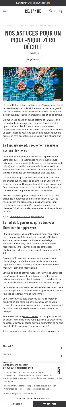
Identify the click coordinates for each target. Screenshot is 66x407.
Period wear (9, 25)
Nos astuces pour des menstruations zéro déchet (35, 331)
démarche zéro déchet (14, 136)
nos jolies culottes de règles (17, 323)
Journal (19, 25)
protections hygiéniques (35, 326)
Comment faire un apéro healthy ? (27, 216)
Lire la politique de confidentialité (19, 393)
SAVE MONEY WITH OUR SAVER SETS (32, 3)
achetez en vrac (25, 250)
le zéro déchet (30, 316)
